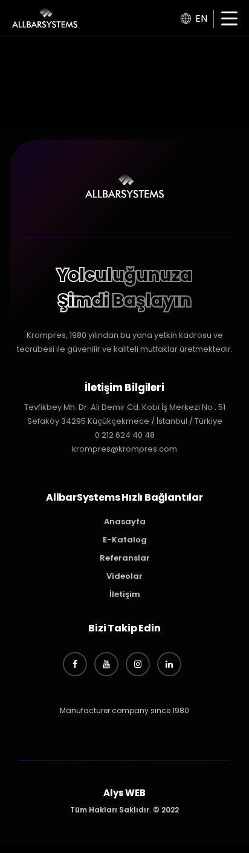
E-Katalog (125, 539)
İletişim (124, 594)
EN (201, 18)
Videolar (124, 576)
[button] (229, 20)
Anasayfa (125, 521)
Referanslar (125, 558)
